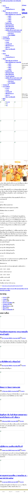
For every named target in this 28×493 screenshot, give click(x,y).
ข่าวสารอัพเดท (6, 38)
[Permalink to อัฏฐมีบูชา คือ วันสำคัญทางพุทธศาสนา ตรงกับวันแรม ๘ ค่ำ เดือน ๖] (12, 411)
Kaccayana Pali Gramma (14, 31)
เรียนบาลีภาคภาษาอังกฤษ (11, 12)
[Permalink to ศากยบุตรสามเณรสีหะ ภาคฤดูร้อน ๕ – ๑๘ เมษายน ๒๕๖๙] (12, 472)
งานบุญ (7, 42)
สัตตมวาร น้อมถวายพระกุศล (10, 387)
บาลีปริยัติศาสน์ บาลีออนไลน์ (10, 362)
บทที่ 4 (9, 21)
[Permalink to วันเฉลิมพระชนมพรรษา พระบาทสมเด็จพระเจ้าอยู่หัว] (12, 328)
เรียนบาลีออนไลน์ (9, 26)
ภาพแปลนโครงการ (10, 9)
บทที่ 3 (9, 19)
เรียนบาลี (5, 307)
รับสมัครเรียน (8, 23)
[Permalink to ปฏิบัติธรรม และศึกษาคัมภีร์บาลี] (12, 442)
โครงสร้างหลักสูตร (9, 28)
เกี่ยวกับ (7, 7)
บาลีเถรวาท (9, 288)
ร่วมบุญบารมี (6, 37)
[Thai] (4, 100)
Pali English (3, 288)
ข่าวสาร (7, 40)
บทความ (7, 47)
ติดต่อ (4, 50)
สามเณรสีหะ (7, 290)
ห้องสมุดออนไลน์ (9, 24)
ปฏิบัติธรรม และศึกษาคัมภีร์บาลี (11, 446)
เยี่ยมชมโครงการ (9, 45)
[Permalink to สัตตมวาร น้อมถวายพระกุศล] (12, 383)
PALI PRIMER (11, 35)
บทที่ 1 (9, 16)
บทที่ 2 (9, 17)
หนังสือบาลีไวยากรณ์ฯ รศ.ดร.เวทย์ (13, 30)
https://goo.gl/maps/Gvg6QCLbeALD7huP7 (12, 285)
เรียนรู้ (4, 11)
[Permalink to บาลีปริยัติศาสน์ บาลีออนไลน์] (12, 358)
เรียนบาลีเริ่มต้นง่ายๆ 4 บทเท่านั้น (13, 14)
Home (4, 5)
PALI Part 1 (11, 33)
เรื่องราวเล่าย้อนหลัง (10, 49)
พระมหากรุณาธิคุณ (7, 302)
